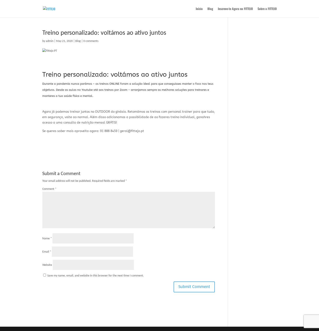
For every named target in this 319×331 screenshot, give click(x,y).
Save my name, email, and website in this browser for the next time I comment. (95, 275)
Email (46, 251)
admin (49, 41)
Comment (49, 189)
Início (199, 9)
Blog (210, 9)
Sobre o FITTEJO (267, 9)
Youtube (87, 89)
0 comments (90, 41)
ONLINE (114, 83)
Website (47, 265)
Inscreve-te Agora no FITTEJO (235, 9)
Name (47, 238)
